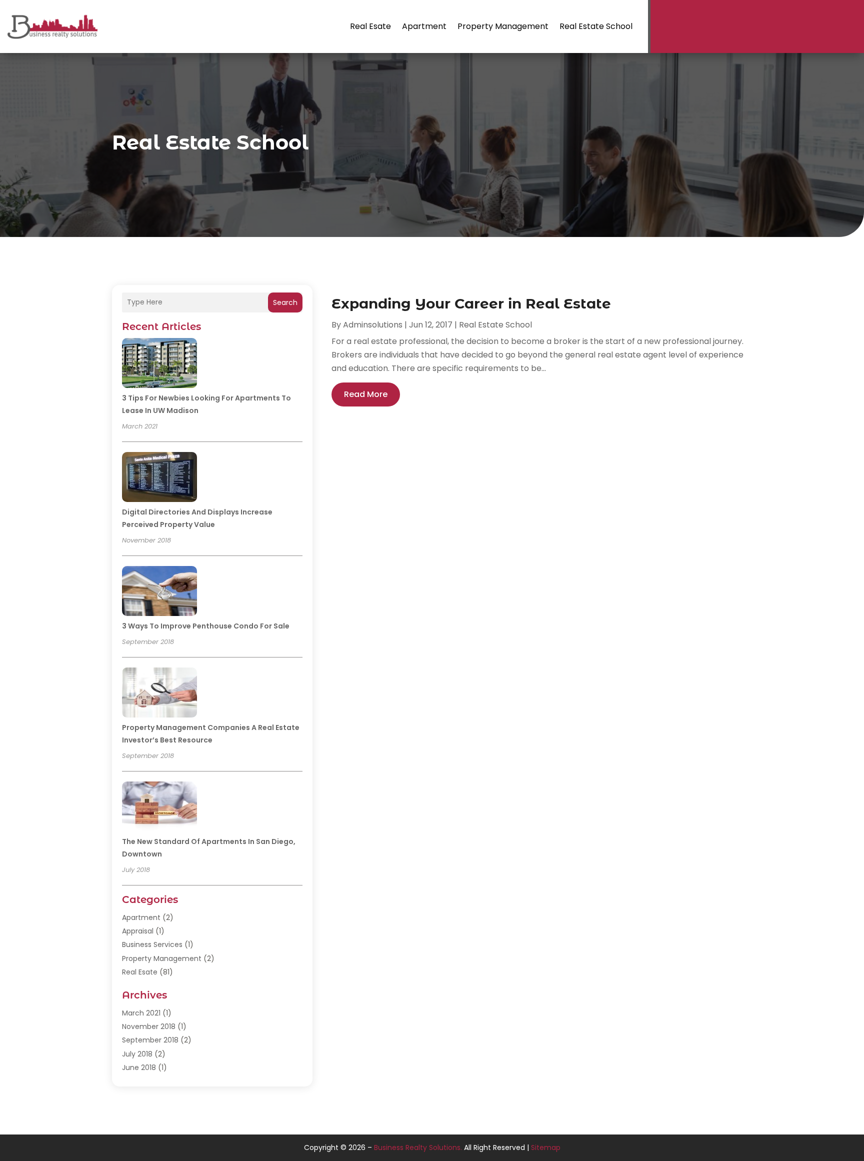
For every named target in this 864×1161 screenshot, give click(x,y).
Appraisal (138, 931)
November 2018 (149, 1027)
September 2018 (150, 1040)
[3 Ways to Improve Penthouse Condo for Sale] (159, 592)
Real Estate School (596, 26)
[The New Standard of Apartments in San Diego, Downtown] (159, 808)
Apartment (424, 26)
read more (366, 394)
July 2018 (137, 1054)
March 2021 (141, 1013)
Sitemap (545, 1147)
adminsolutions (372, 324)
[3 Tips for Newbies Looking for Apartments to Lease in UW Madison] (159, 364)
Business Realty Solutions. (418, 1147)
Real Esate (370, 26)
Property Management (503, 26)
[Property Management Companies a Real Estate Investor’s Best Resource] (159, 694)
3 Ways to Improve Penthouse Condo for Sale (206, 626)
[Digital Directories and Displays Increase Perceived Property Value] (159, 478)
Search (285, 303)
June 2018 (139, 1067)
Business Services (152, 945)
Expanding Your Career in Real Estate (471, 303)
